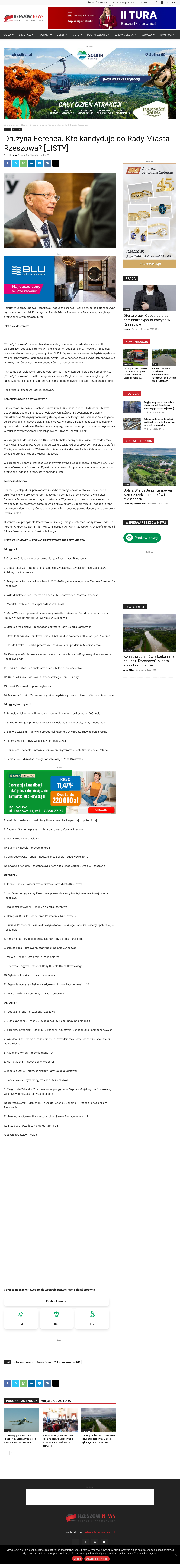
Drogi (155, 364)
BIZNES (61, 34)
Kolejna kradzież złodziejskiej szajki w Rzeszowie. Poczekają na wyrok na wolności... (159, 422)
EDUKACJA (146, 34)
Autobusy (128, 364)
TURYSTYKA (166, 34)
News (24, 124)
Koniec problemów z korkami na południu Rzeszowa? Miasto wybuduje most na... (149, 660)
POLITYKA (44, 34)
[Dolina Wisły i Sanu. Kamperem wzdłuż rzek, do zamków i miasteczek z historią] (149, 467)
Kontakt (144, 2)
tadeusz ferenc (44, 1362)
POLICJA (6, 34)
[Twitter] (167, 2)
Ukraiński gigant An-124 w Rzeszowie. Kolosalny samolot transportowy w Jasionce (20, 1439)
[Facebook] (156, 2)
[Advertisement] (60, 1347)
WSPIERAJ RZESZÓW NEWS (146, 522)
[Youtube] (173, 2)
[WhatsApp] (23, 163)
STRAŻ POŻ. (25, 34)
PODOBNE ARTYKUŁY (21, 1401)
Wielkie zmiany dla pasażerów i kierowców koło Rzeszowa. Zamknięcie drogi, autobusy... (164, 374)
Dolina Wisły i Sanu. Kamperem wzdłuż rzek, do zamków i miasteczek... (148, 494)
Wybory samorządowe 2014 (67, 1362)
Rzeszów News (16, 155)
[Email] (55, 163)
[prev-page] (6, 1453)
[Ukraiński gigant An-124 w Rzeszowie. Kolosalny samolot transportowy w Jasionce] (21, 1420)
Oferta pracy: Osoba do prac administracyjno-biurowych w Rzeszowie (146, 319)
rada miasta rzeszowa (23, 1362)
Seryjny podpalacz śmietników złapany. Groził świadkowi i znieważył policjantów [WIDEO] (159, 405)
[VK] (47, 163)
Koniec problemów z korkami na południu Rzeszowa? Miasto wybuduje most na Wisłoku (98, 1439)
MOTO (75, 34)
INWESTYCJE (135, 607)
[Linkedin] (31, 163)
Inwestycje (86, 1431)
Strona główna (11, 124)
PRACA (131, 278)
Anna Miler (128, 670)
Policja (132, 394)
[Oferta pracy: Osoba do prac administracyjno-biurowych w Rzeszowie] (149, 298)
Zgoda (77, 1558)
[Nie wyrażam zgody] (175, 1554)
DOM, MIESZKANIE (97, 34)
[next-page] (11, 1453)
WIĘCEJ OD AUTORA (56, 1401)
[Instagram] (162, 2)
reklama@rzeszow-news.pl (99, 1532)
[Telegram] (39, 163)
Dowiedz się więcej (97, 1558)
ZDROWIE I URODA (139, 441)
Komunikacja (137, 342)
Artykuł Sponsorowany (134, 503)
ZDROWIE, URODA (124, 34)
